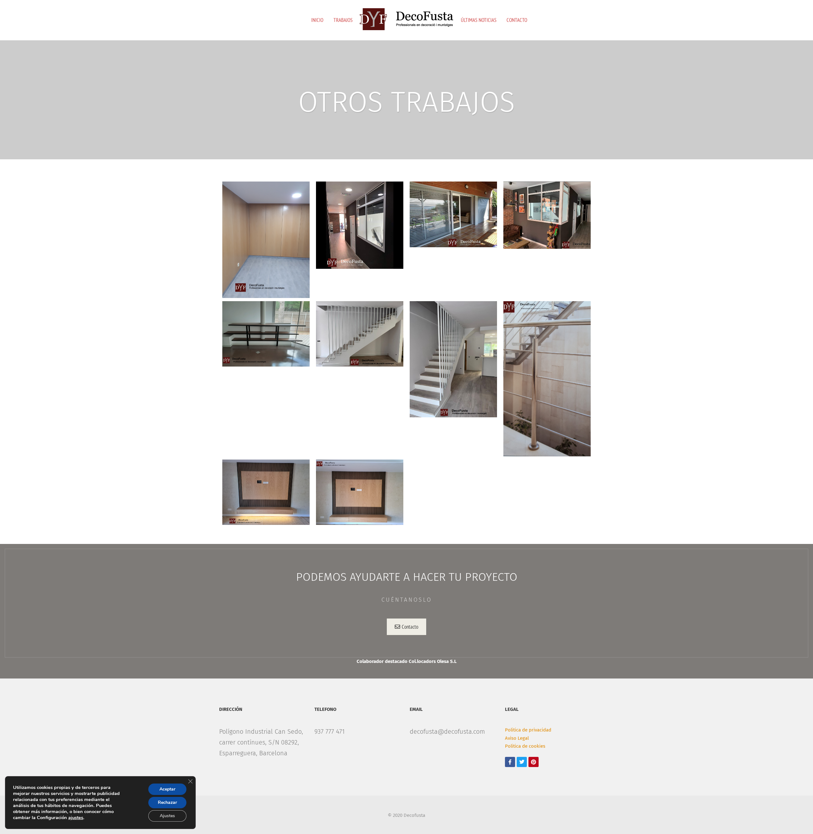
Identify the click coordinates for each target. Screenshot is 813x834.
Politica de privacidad (528, 730)
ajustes (75, 817)
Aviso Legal (517, 738)
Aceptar (167, 789)
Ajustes (167, 816)
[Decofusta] (406, 19)
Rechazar (167, 802)
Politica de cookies (525, 746)
